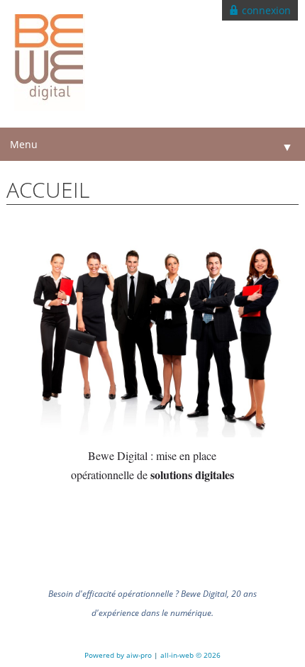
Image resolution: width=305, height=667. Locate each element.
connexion (265, 10)
